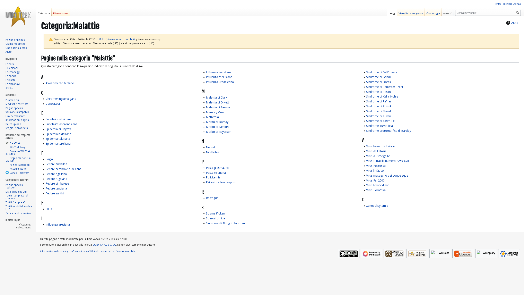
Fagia (49, 159)
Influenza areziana (58, 224)
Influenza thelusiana (219, 77)
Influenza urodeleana (220, 82)
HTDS (49, 209)
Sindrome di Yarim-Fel (380, 121)
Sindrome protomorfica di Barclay (388, 131)
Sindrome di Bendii (378, 77)
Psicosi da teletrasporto (221, 182)
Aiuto (514, 23)
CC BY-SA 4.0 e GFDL (104, 244)
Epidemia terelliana (58, 143)
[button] (448, 12)
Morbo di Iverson (217, 127)
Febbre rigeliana (56, 174)
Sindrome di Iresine (379, 92)
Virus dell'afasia (376, 151)
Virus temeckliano (378, 185)
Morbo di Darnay (217, 122)
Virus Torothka (376, 190)
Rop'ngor (212, 198)
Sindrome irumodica (379, 126)
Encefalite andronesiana (61, 124)
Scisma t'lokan (215, 213)
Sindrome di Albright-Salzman (225, 223)
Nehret (210, 147)
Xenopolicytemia (377, 206)
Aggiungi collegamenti (23, 226)
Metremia (212, 117)
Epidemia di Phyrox (58, 129)
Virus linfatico (375, 170)
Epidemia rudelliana (58, 134)
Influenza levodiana (219, 72)
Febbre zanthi (55, 193)
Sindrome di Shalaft (379, 111)
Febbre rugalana (56, 179)
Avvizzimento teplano (60, 83)
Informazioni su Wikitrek (85, 251)
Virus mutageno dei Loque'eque (387, 175)
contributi (129, 39)
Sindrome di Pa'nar (378, 101)
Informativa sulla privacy (54, 251)
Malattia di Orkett (217, 102)
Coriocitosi (53, 104)
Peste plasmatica (217, 168)
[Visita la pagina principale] (18, 16)
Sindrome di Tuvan (378, 116)
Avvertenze (107, 251)
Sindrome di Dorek (378, 82)
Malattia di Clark (216, 97)
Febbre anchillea (56, 164)
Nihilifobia (212, 152)
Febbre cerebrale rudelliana (63, 169)
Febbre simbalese (57, 183)
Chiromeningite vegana (61, 99)
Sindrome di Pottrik (379, 106)
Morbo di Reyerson (218, 132)
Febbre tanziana (56, 188)
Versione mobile (126, 251)
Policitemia (213, 177)
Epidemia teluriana (58, 139)
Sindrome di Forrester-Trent (384, 87)
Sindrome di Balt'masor (381, 72)
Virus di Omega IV (378, 156)
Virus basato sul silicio (380, 146)
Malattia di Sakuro (218, 107)
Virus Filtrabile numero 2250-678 (387, 161)
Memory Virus (215, 112)
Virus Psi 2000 (375, 180)
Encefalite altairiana (58, 119)
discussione (113, 39)
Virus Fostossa (376, 166)
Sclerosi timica (215, 218)
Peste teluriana (216, 173)
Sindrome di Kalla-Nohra (382, 96)
